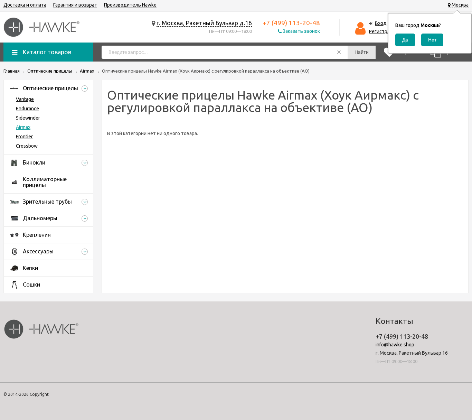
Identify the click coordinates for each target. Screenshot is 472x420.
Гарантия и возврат (75, 5)
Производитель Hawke (130, 5)
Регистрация (383, 31)
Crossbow (27, 146)
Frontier (24, 136)
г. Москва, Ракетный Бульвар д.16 (204, 22)
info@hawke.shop (395, 344)
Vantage (25, 99)
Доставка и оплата (24, 5)
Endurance (27, 108)
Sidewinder (28, 118)
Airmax (23, 127)
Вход (381, 23)
